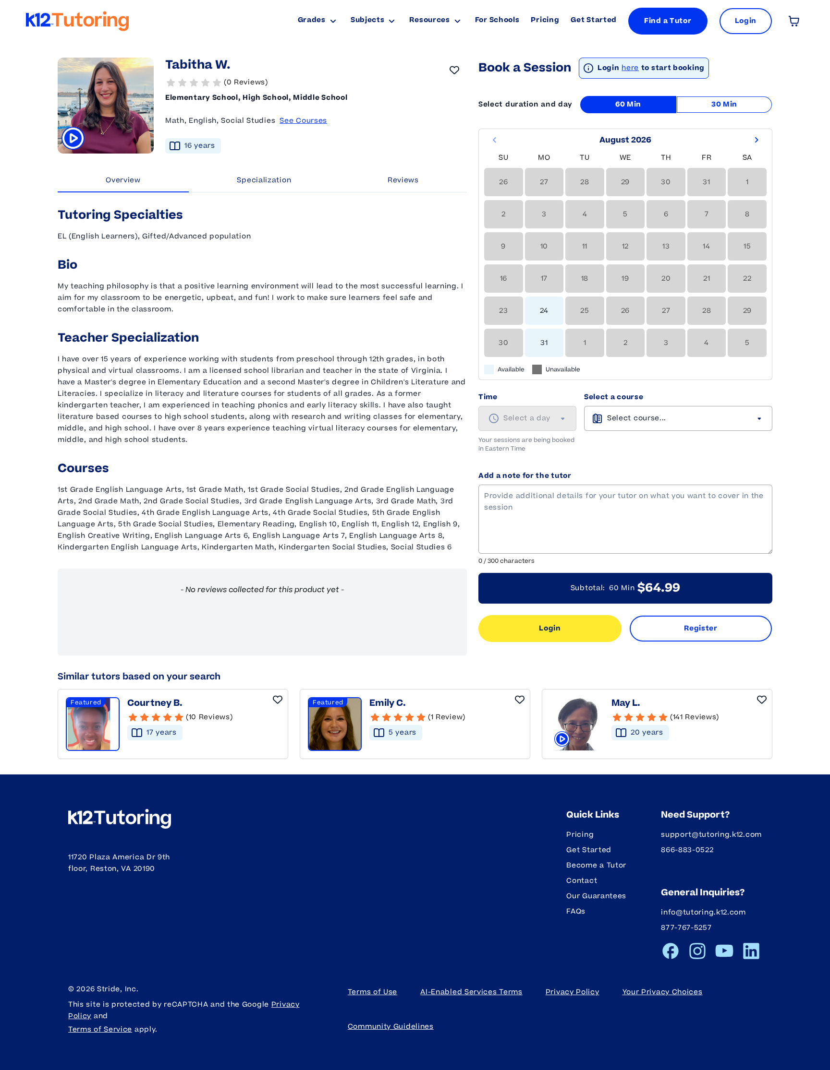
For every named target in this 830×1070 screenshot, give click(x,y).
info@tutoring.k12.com (703, 912)
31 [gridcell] (544, 343)
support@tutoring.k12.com (711, 835)
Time (488, 397)
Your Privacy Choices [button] (662, 992)
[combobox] (527, 418)
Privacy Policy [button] (572, 992)
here (630, 68)
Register (701, 628)
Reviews (403, 180)
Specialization (264, 180)
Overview (123, 180)
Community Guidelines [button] (391, 1027)
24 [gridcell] (544, 311)
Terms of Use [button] (372, 992)
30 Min (724, 104)
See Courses (303, 121)
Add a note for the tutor (525, 476)
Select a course (614, 397)
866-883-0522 (687, 850)
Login (550, 628)
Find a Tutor (667, 21)
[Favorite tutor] (454, 70)
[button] (316, 82)
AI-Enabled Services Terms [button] (471, 992)
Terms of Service (100, 1029)
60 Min (628, 104)
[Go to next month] (756, 140)
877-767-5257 (686, 928)
